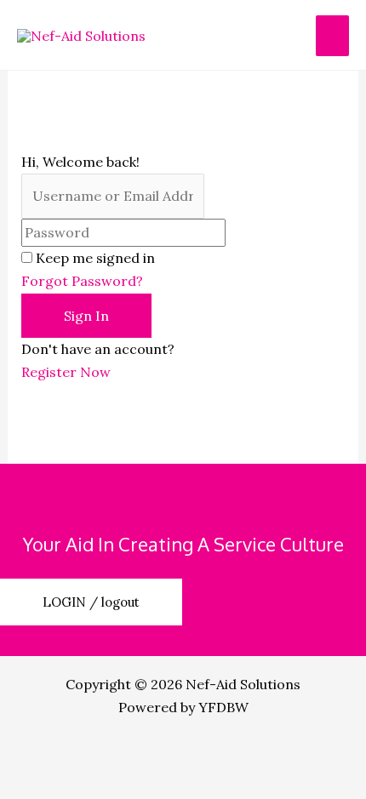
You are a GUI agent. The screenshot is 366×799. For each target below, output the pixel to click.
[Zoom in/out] (42, 752)
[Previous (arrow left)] (42, 783)
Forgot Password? (82, 280)
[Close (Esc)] (308, 752)
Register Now (66, 371)
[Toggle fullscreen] (131, 752)
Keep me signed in (95, 257)
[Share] (219, 752)
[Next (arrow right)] (131, 783)
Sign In (86, 315)
